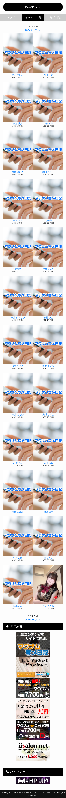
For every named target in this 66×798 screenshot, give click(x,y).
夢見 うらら (48, 606)
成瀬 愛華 (48, 511)
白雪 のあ (18, 463)
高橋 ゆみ (48, 463)
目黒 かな (18, 606)
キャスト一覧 (33, 17)
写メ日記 (55, 17)
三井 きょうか (18, 317)
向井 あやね (48, 366)
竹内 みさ (48, 557)
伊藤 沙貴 (18, 123)
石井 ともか (18, 414)
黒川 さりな (48, 414)
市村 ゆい (18, 269)
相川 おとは (48, 172)
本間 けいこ (18, 172)
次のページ (31, 30)
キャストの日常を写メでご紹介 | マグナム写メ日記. (34, 792)
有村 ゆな (48, 317)
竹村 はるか (48, 269)
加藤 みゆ (48, 123)
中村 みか (18, 557)
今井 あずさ (18, 366)
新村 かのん (18, 75)
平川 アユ (18, 220)
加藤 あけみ (18, 511)
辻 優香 (48, 220)
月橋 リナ (48, 75)
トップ (11, 17)
